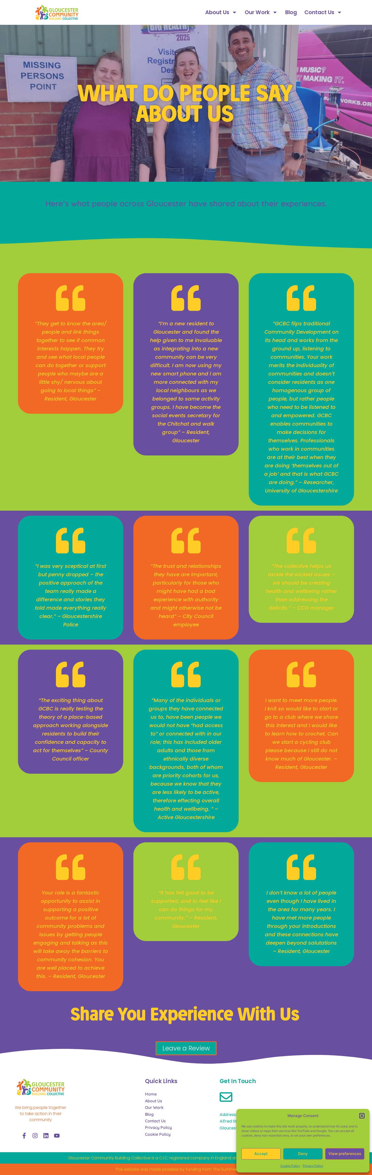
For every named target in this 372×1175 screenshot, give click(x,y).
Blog (291, 12)
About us (217, 12)
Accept (261, 1153)
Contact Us (319, 12)
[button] (361, 1115)
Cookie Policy (290, 1166)
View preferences (344, 1153)
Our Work (257, 12)
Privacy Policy (313, 1166)
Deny (303, 1153)
